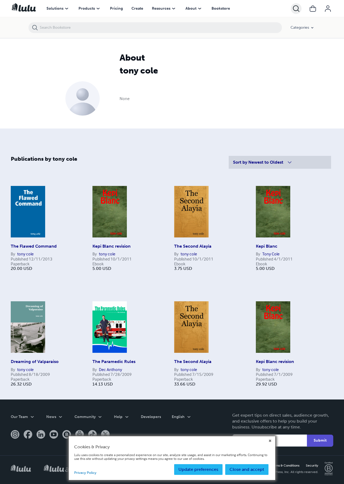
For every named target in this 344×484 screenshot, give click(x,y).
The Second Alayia (193, 246)
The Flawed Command (34, 246)
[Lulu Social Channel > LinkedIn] (41, 435)
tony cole (25, 253)
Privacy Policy (85, 473)
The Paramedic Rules (113, 361)
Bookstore (221, 8)
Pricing (116, 8)
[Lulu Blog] (66, 435)
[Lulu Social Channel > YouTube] (53, 435)
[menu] (66, 8)
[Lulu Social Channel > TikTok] (92, 435)
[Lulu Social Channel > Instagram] (15, 435)
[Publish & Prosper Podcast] (79, 435)
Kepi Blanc (266, 246)
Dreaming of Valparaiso (35, 361)
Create (137, 8)
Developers (151, 417)
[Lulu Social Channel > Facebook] (28, 435)
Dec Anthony (110, 369)
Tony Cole (271, 253)
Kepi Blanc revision (111, 246)
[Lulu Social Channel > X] (105, 435)
